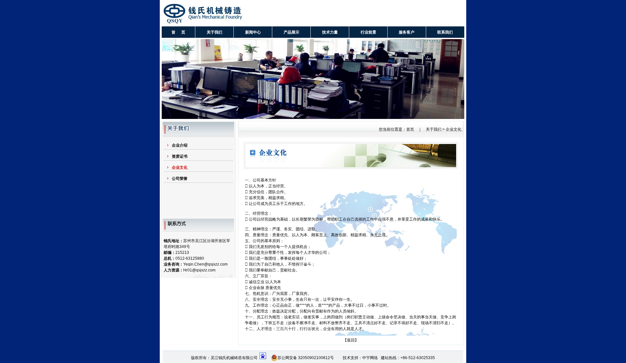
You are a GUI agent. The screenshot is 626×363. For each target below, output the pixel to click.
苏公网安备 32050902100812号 (305, 358)
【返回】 (351, 340)
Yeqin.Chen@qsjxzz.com (205, 264)
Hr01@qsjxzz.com (199, 270)
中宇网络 (370, 358)
